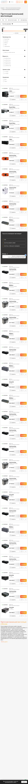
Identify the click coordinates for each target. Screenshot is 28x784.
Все (3, 20)
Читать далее (4, 641)
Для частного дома (12, 20)
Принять (24, 781)
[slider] (2, 31)
